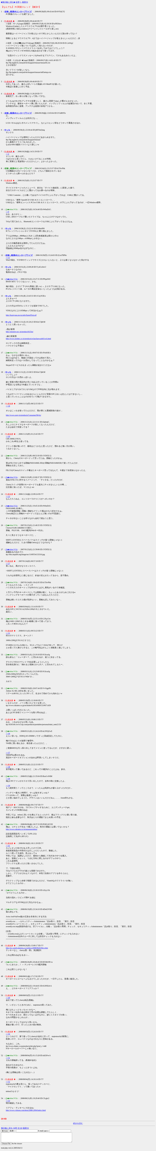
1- (21, 2)
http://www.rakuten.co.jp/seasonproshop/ (21, 829)
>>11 (8, 258)
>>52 (8, 1082)
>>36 (8, 734)
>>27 (8, 564)
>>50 (8, 1034)
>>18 (8, 406)
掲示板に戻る (7, 1128)
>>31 (8, 633)
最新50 (25, 2)
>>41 (8, 846)
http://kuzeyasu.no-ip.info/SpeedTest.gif (21, 315)
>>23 (8, 497)
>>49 (8, 998)
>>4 (7, 154)
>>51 (8, 1058)
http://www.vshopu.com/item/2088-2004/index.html (26, 1110)
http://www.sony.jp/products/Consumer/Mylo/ (23, 415)
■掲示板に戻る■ (8, 2)
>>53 (8, 1101)
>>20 (8, 436)
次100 (20, 1128)
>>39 (8, 786)
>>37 (8, 753)
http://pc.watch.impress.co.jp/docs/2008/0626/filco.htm (27, 948)
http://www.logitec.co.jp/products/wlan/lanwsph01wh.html (28, 339)
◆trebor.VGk (11, 279)
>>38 (8, 767)
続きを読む (78, 1123)
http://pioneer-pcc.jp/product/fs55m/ (19, 332)
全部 (18, 2)
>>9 (7, 212)
